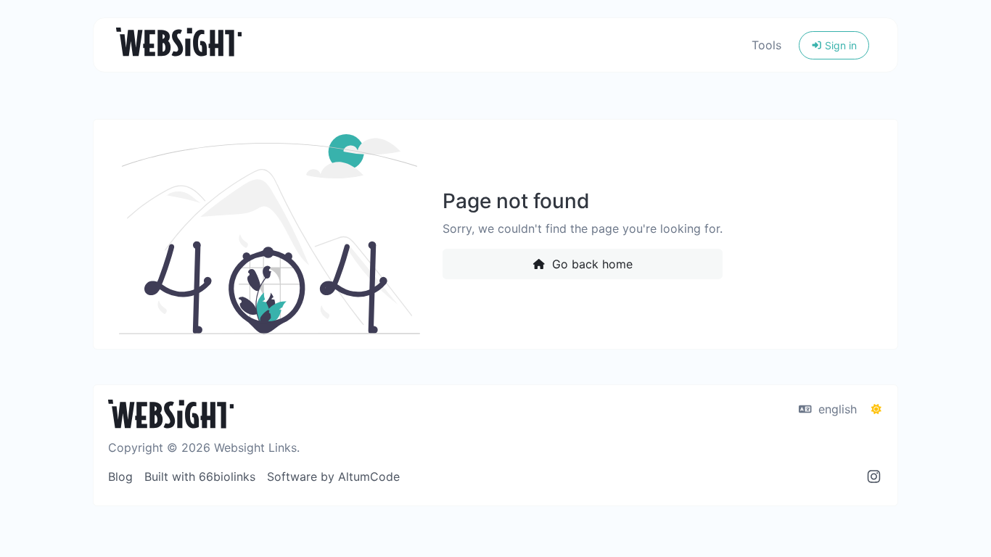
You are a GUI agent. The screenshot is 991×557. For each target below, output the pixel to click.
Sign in (839, 45)
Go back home (590, 264)
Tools (766, 45)
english (836, 409)
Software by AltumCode (333, 476)
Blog (120, 476)
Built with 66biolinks (199, 476)
